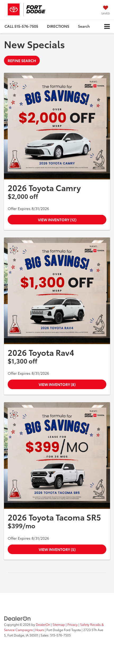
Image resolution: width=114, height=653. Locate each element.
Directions (58, 26)
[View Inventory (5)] (57, 455)
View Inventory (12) (57, 219)
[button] (21, 26)
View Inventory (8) (57, 384)
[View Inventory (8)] (57, 290)
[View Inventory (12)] (57, 126)
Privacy (72, 624)
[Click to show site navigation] (107, 26)
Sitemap (58, 624)
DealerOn (43, 624)
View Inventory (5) (57, 549)
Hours (39, 629)
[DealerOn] (17, 618)
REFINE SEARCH (22, 60)
